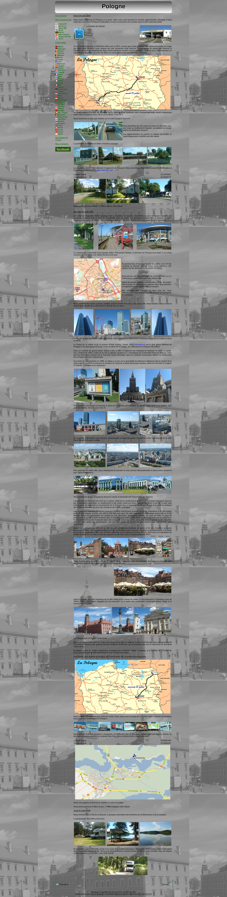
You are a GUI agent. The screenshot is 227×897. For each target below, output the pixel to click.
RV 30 (61, 30)
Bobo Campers (64, 34)
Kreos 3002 (63, 28)
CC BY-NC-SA (129, 892)
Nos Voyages (61, 16)
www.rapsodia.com (105, 170)
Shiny (117, 894)
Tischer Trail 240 (65, 37)
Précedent (63, 884)
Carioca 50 (62, 24)
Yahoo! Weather (97, 894)
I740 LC (61, 32)
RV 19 (61, 39)
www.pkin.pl (140, 345)
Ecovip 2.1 (62, 26)
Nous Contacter (61, 144)
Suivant (165, 884)
